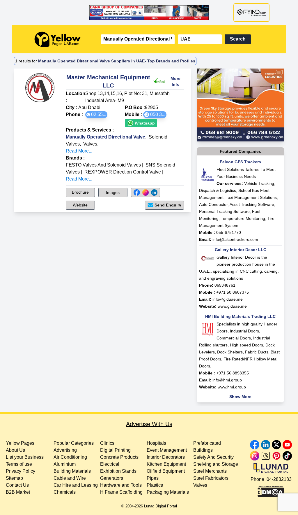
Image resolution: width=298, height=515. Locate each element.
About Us (15, 450)
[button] (96, 114)
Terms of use (19, 464)
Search (238, 38)
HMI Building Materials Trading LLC (240, 316)
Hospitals (156, 443)
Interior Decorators (166, 457)
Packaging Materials (168, 492)
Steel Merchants (210, 471)
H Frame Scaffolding (121, 492)
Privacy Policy (20, 471)
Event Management (167, 450)
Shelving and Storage (215, 464)
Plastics (155, 485)
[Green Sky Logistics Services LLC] (240, 105)
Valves (90, 143)
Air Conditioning (70, 457)
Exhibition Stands (118, 471)
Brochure (80, 192)
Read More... (79, 150)
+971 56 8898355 (232, 373)
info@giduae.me (227, 299)
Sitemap (14, 478)
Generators (111, 478)
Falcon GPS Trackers (240, 162)
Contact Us (17, 485)
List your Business (25, 457)
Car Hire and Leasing (76, 485)
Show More (240, 396)
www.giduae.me (232, 306)
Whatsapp (144, 123)
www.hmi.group (232, 387)
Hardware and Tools (121, 485)
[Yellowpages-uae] (57, 39)
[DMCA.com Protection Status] (271, 490)
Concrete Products (119, 457)
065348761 (224, 285)
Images (113, 192)
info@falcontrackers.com (235, 239)
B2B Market (18, 492)
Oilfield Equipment (166, 471)
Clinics (107, 443)
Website (80, 205)
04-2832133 (279, 479)
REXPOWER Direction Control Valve (122, 171)
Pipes (153, 478)
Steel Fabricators (210, 478)
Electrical (109, 464)
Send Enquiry (168, 205)
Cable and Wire (70, 478)
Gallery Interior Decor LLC (240, 249)
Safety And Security (213, 457)
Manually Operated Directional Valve (105, 136)
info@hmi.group (227, 380)
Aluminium (65, 464)
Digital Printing (115, 450)
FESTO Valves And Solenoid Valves (103, 164)
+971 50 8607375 (232, 292)
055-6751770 (228, 232)
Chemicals (65, 492)
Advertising (65, 450)
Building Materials (72, 471)
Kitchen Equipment (166, 464)
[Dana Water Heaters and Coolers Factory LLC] (149, 12)
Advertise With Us (149, 424)
